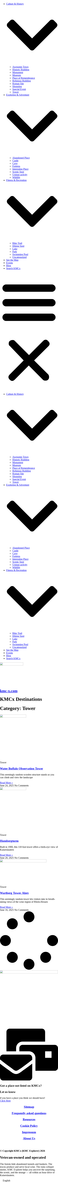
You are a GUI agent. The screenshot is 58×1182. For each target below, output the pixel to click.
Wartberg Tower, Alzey (14, 893)
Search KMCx (13, 268)
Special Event (19, 89)
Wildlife (16, 177)
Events (9, 262)
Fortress (16, 166)
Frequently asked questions (29, 1113)
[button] (29, 331)
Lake (14, 248)
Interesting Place (20, 169)
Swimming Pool (20, 254)
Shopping (17, 86)
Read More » (6, 782)
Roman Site (18, 83)
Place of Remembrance (23, 78)
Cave (14, 163)
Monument (17, 72)
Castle (15, 160)
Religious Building (21, 80)
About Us (29, 1138)
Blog (8, 265)
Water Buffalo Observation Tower (21, 768)
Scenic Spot (18, 171)
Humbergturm (9, 840)
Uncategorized (19, 257)
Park (14, 251)
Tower (15, 92)
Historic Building (20, 69)
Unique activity (19, 174)
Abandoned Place (21, 157)
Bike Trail (17, 243)
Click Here (5, 1100)
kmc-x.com (8, 691)
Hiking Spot (18, 246)
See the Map (12, 260)
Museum (16, 75)
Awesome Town (20, 66)
